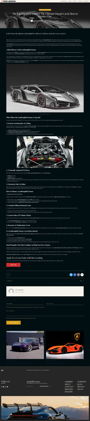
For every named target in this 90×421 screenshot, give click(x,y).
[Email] (78, 274)
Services (69, 389)
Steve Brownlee (19, 290)
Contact (69, 387)
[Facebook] (74, 274)
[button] (82, 274)
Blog (79, 384)
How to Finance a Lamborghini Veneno (19, 191)
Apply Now (80, 1)
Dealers (70, 1)
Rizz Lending (9, 43)
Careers (69, 382)
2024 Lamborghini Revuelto (55, 363)
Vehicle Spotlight (45, 9)
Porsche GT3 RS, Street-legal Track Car (19, 363)
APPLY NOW (13, 265)
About (68, 384)
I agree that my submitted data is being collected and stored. (22, 318)
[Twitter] (71, 274)
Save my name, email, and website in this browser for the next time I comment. (26, 307)
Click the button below (44, 260)
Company (75, 1)
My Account (86, 1)
